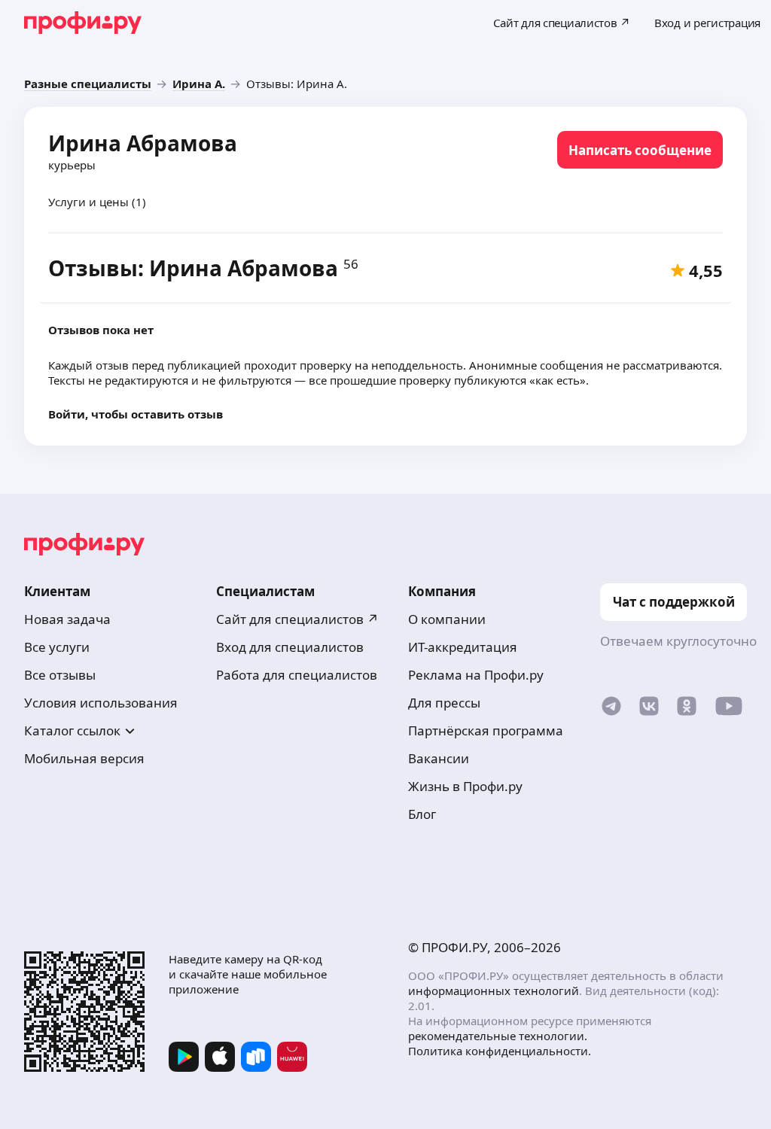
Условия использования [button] (101, 702)
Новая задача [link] (67, 619)
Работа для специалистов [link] (296, 674)
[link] (87, 83)
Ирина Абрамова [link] (142, 143)
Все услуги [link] (57, 647)
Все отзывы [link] (60, 674)
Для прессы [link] (444, 702)
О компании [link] (447, 619)
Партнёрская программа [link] (485, 730)
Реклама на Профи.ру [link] (476, 674)
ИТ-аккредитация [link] (462, 647)
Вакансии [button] (438, 758)
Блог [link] (422, 814)
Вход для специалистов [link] (290, 647)
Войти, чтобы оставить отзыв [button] (135, 413)
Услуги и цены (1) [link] (97, 201)
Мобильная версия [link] (84, 758)
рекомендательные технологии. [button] (497, 1035)
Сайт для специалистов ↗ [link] (297, 619)
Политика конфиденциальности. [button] (499, 1050)
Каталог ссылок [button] (72, 730)
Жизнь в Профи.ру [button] (465, 786)
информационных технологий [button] (493, 990)
